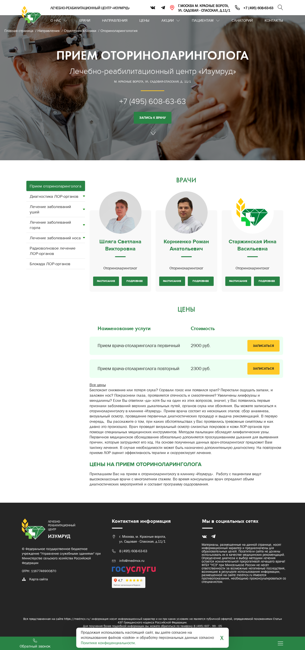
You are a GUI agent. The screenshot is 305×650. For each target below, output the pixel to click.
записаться (263, 346)
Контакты (274, 20)
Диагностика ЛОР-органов (54, 196)
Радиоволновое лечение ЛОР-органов (52, 251)
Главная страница (19, 31)
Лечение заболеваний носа (55, 238)
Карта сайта (38, 579)
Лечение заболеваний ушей (50, 209)
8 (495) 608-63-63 (133, 551)
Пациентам (202, 20)
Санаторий (242, 20)
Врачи (84, 20)
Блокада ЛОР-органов (50, 264)
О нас (55, 20)
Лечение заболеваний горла (50, 225)
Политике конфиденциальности (108, 643)
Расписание (106, 281)
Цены (144, 20)
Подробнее (134, 281)
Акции (167, 20)
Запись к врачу (152, 118)
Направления (114, 20)
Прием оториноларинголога (55, 186)
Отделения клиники (80, 31)
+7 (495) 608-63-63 (152, 101)
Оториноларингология (119, 31)
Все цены (98, 385)
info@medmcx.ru (131, 560)
